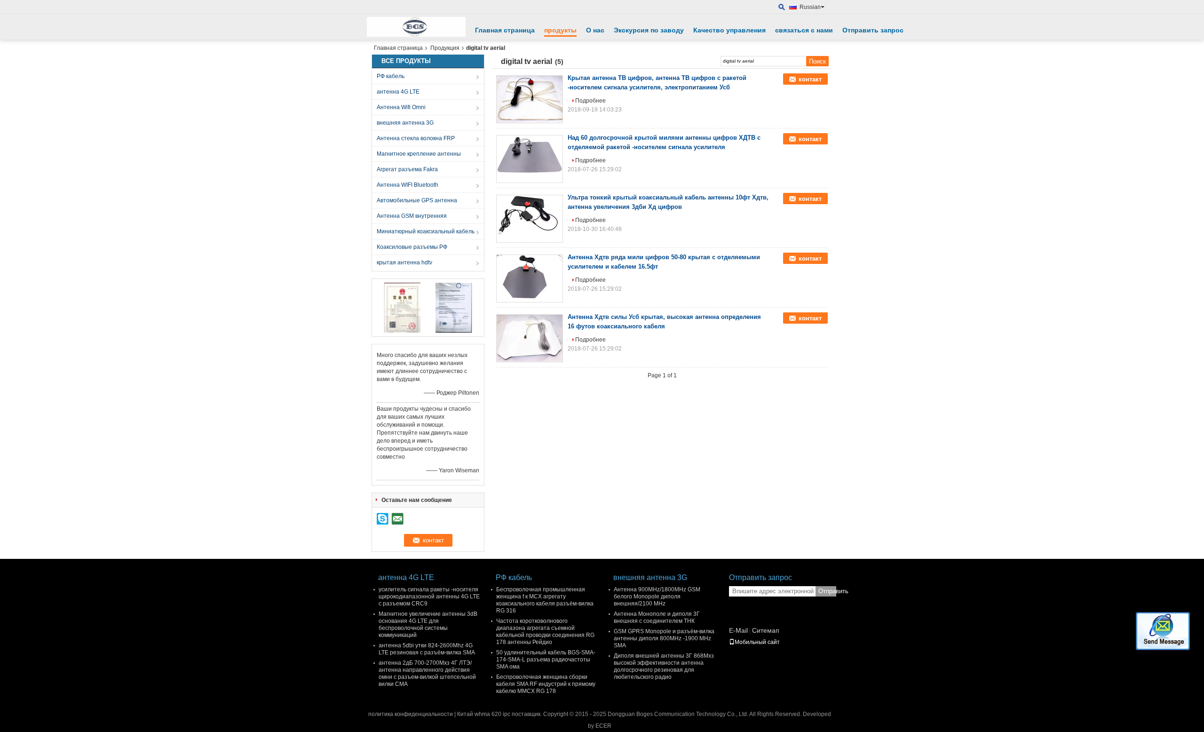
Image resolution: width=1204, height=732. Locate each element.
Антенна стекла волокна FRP (416, 138)
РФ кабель (390, 76)
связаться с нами (804, 30)
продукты (560, 30)
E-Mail (738, 630)
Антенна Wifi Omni (401, 107)
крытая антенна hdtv (404, 262)
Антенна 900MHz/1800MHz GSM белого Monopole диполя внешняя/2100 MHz (657, 596)
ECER (603, 726)
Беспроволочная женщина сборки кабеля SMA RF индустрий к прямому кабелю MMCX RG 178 (545, 684)
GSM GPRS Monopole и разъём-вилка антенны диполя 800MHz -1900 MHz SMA (664, 638)
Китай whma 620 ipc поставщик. (500, 714)
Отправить (827, 591)
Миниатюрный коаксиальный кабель (426, 231)
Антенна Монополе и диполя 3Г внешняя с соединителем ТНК (657, 617)
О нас (595, 30)
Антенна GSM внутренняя (412, 216)
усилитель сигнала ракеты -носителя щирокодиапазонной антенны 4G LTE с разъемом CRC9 (429, 596)
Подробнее (590, 100)
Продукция (444, 48)
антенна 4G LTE (398, 91)
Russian (810, 7)
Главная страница (505, 30)
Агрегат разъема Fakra (407, 169)
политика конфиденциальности (410, 714)
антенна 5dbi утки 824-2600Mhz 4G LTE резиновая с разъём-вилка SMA (427, 649)
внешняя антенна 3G (405, 122)
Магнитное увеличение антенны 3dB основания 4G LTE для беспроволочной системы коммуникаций (428, 624)
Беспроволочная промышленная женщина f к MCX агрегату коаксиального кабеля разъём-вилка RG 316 (545, 600)
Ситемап (765, 630)
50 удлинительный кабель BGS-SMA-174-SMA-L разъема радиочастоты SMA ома (545, 659)
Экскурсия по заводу (649, 30)
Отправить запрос (872, 30)
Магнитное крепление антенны (419, 154)
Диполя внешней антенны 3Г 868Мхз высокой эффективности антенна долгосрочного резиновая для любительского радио (664, 666)
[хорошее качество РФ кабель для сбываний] (402, 307)
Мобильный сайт (757, 642)
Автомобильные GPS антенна (417, 200)
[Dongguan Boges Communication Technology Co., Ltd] (782, 7)
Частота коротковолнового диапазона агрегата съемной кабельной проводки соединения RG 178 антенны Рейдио (545, 631)
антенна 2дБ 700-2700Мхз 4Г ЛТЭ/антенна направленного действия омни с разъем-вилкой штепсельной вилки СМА (427, 673)
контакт (810, 79)
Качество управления (729, 30)
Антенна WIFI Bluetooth (407, 185)
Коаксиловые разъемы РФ (412, 247)
